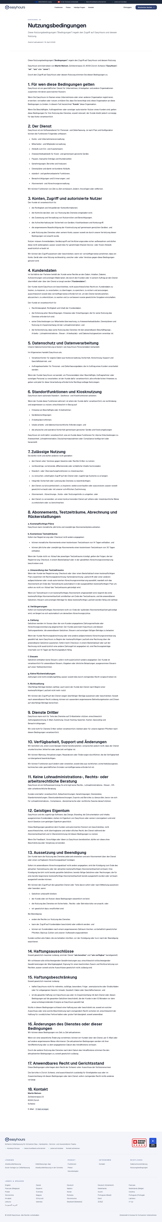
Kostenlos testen (145, 7)
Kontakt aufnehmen (73, 1148)
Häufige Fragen (79, 7)
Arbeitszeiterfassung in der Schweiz (49, 1168)
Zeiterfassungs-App (43, 1164)
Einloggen (128, 7)
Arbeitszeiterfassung (13, 1164)
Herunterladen (73, 1171)
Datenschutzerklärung (138, 1164)
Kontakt (91, 7)
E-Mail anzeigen (42, 1109)
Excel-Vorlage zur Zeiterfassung (17, 1168)
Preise (68, 7)
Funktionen (59, 7)
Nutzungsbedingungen (139, 1168)
